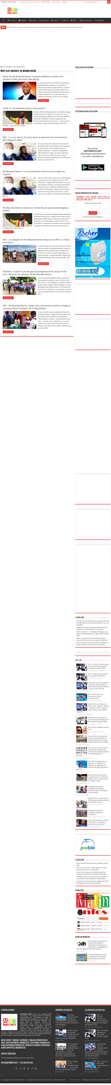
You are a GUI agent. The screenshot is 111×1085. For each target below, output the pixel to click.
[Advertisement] (83, 11)
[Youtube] (91, 2)
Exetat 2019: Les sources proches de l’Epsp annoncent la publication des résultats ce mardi (98, 800)
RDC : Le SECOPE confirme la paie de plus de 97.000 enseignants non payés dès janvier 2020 (98, 666)
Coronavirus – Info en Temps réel (29, 2)
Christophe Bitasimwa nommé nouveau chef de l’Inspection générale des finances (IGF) (97, 956)
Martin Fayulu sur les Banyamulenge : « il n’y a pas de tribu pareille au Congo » (30, 27)
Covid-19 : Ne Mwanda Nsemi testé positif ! (24, 108)
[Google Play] (96, 2)
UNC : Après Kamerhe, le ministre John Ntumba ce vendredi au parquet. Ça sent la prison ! (98, 822)
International (56, 2)
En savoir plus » (43, 100)
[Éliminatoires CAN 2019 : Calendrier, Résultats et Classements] (81, 813)
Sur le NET (80, 860)
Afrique (64, 2)
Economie (45, 20)
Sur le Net (80, 618)
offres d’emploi (45, 2)
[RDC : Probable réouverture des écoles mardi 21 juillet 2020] (81, 676)
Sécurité (33, 20)
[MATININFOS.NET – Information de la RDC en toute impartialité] (12, 10)
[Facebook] (87, 2)
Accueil (3, 20)
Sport (74, 20)
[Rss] (85, 2)
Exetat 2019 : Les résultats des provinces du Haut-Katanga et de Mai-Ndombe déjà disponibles (98, 719)
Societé (55, 20)
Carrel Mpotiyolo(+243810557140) (99, 1080)
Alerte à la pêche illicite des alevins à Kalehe (89, 863)
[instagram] (94, 2)
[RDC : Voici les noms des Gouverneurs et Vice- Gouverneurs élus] (81, 697)
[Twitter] (89, 2)
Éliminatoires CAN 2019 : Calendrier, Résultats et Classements (95, 812)
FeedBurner (99, 217)
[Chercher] (108, 2)
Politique (23, 20)
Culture (65, 20)
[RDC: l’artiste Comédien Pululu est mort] (81, 730)
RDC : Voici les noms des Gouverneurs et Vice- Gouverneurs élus (95, 696)
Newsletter (100, 20)
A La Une (12, 20)
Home (4, 67)
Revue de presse (86, 20)
